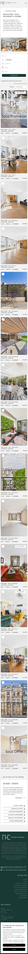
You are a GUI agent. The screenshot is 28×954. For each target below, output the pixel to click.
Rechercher (14, 75)
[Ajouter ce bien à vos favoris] (3, 92)
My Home (11, 2)
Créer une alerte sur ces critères (20, 83)
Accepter (14, 945)
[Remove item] (5, 59)
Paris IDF (2, 908)
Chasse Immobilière (21, 889)
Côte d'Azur (3, 922)
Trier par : (12, 86)
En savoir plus (18, 797)
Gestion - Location (21, 883)
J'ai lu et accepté (14, 870)
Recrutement (23, 897)
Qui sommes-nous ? (21, 893)
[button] (14, 805)
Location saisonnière (20, 885)
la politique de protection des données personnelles (17, 870)
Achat (25, 879)
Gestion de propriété (20, 887)
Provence (3, 915)
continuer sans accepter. (19, 941)
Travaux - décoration (20, 891)
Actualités (23, 895)
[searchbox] (14, 56)
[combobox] (15, 56)
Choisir (14, 949)
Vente (25, 881)
